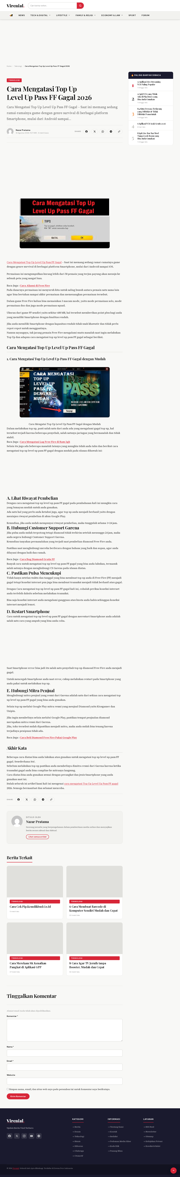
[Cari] (80, 6)
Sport (132, 15)
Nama (10, 1047)
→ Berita (76, 1126)
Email (10, 1061)
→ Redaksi (113, 1136)
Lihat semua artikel (37, 837)
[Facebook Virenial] (9, 1136)
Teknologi (14, 80)
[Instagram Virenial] (24, 1136)
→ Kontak (112, 1131)
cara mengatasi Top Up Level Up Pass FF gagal (91, 783)
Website (11, 1075)
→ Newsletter (149, 1131)
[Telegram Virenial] (39, 1136)
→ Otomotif (77, 1155)
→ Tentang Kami (115, 1126)
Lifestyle (61, 15)
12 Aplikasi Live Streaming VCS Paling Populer (149, 83)
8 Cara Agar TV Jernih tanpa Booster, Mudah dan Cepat (87, 965)
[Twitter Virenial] (17, 1136)
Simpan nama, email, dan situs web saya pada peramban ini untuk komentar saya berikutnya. (59, 1089)
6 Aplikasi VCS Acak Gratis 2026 (151, 123)
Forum (145, 15)
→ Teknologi (78, 1136)
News (22, 15)
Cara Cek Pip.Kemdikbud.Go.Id (30, 906)
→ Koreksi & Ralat (151, 1146)
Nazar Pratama (37, 821)
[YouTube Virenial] (31, 1136)
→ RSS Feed (148, 1126)
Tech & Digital (39, 15)
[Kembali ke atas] (173, 1170)
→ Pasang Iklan (115, 1150)
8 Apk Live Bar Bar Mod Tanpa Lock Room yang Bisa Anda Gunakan (148, 136)
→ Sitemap (148, 1136)
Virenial (15, 1168)
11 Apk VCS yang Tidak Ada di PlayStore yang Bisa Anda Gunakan (147, 97)
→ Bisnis (76, 1141)
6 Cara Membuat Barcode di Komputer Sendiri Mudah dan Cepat (93, 908)
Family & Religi (84, 15)
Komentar (12, 1016)
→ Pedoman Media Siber (119, 1141)
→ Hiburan (77, 1146)
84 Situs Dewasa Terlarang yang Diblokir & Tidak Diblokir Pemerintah (149, 111)
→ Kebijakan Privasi (152, 1141)
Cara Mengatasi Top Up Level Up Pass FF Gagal (34, 262)
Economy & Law (110, 15)
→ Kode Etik (113, 1146)
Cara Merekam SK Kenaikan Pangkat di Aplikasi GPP (28, 965)
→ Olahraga (78, 1150)
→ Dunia (76, 1131)
